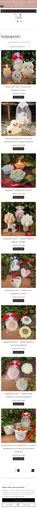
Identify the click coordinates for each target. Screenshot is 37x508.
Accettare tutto (18, 500)
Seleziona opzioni (18, 97)
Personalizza (9, 504)
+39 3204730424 (7, 2)
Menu (2, 11)
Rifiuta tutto (26, 504)
